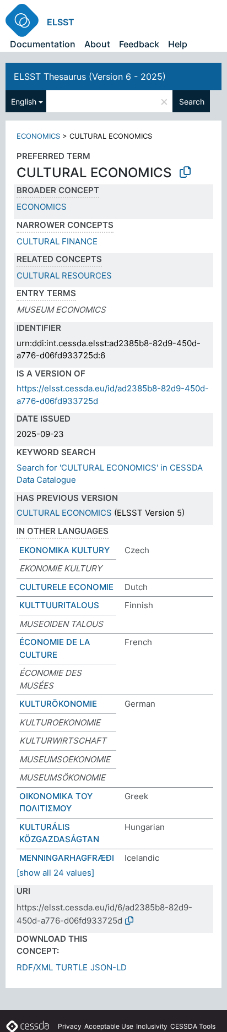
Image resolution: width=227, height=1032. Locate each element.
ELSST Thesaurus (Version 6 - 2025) (90, 76)
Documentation (42, 44)
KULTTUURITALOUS (59, 605)
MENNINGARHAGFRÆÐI (66, 858)
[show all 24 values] (55, 872)
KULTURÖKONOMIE (58, 703)
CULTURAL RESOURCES (64, 275)
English (23, 101)
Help (177, 44)
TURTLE (72, 967)
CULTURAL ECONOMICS (64, 512)
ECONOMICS (38, 136)
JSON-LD (108, 967)
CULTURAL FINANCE (57, 241)
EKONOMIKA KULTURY (64, 550)
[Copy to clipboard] (185, 172)
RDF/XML (35, 967)
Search (191, 101)
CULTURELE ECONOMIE (66, 587)
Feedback (139, 44)
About (97, 44)
